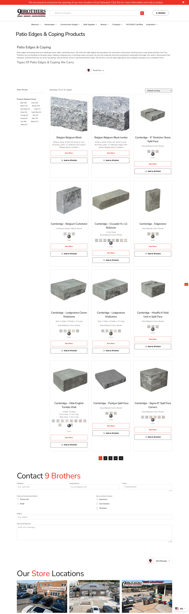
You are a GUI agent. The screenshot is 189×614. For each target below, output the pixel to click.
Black (24, 106)
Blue (23, 103)
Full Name (20, 483)
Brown (36, 106)
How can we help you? (24, 523)
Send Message (161, 561)
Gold (37, 109)
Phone (125, 483)
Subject (19, 513)
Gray (34, 103)
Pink (35, 115)
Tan (23, 121)
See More (69, 153)
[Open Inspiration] (157, 24)
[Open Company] (122, 24)
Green (23, 112)
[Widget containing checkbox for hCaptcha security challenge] (33, 550)
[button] (69, 160)
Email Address (75, 483)
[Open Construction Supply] (79, 24)
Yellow (23, 124)
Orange (24, 115)
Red (35, 118)
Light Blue (36, 112)
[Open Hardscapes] (56, 24)
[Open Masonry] (40, 24)
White (34, 121)
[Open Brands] (108, 24)
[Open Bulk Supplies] (96, 24)
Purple (23, 118)
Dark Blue (25, 109)
